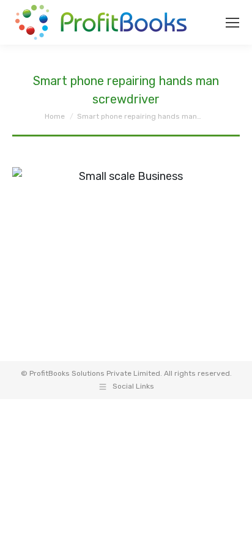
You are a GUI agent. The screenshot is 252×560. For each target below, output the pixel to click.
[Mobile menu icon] (232, 22)
